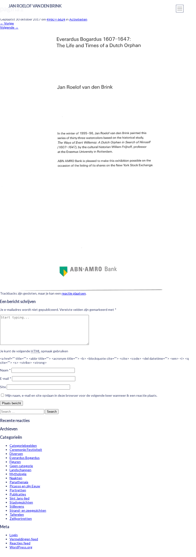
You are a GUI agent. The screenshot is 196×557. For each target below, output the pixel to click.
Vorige (7, 23)
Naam (5, 370)
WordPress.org (21, 547)
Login (14, 535)
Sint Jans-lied (19, 498)
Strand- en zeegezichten (28, 510)
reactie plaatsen (74, 293)
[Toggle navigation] (180, 8)
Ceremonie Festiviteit (26, 450)
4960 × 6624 (56, 19)
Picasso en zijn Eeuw (25, 486)
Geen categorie (21, 466)
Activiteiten (78, 19)
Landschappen (20, 470)
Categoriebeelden (23, 445)
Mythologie (18, 474)
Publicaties (18, 494)
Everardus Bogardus (25, 458)
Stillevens (17, 506)
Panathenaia (19, 482)
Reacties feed (20, 543)
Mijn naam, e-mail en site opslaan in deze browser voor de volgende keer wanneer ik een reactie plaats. (81, 395)
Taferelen (17, 514)
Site (3, 387)
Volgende (9, 27)
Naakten (16, 478)
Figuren (15, 462)
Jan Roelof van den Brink (35, 5)
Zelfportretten (21, 518)
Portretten (18, 490)
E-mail (5, 378)
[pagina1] (98, 289)
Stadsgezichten (21, 502)
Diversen (16, 454)
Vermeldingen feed (24, 539)
